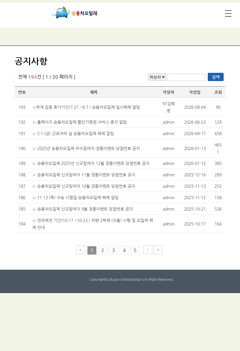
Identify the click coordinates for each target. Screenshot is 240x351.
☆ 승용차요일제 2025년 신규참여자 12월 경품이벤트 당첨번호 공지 (91, 163)
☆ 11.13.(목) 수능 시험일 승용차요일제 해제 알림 (75, 197)
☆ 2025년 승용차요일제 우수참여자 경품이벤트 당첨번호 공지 (86, 148)
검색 (216, 77)
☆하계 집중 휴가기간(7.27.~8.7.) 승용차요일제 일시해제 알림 (86, 107)
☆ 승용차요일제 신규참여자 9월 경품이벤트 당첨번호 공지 (82, 209)
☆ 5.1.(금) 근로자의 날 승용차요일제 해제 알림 (73, 133)
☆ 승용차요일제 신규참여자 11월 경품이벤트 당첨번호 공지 (83, 174)
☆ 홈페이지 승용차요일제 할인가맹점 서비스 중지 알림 (79, 122)
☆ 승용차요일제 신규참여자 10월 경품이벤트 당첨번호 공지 (83, 186)
